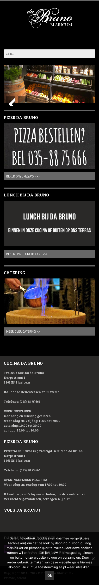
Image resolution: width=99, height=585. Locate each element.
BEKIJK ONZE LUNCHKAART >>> (27, 254)
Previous (10, 101)
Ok (49, 575)
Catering (14, 272)
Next (22, 101)
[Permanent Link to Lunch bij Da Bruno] (49, 223)
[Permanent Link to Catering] (49, 301)
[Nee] (93, 558)
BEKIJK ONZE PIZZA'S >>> (23, 176)
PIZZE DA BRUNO (21, 117)
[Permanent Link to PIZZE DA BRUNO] (49, 146)
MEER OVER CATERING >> (23, 331)
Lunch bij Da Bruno (26, 195)
